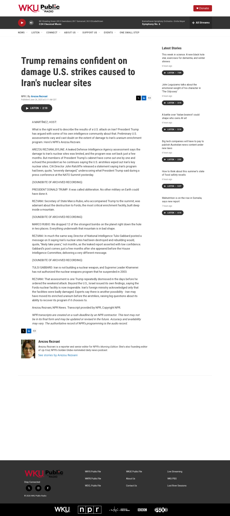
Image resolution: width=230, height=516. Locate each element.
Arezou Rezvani (39, 96)
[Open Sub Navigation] (27, 32)
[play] (21, 23)
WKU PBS (172, 478)
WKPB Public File (93, 478)
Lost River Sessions (177, 486)
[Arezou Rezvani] (28, 349)
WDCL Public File (93, 486)
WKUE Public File (134, 471)
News (21, 32)
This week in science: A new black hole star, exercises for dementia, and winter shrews (183, 58)
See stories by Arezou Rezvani (58, 355)
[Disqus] (115, 418)
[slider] (36, 22)
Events (108, 32)
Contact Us (131, 486)
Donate (204, 8)
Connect (51, 32)
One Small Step (129, 32)
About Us (70, 32)
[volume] (31, 22)
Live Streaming (174, 471)
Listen (35, 32)
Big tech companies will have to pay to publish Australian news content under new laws (183, 145)
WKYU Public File (93, 471)
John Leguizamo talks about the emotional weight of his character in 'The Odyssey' (181, 88)
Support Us (89, 32)
